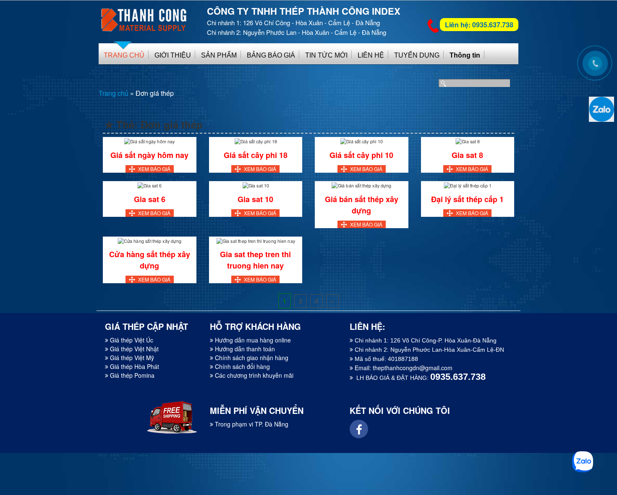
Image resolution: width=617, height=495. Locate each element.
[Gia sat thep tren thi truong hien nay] (255, 240)
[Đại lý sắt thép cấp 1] (467, 185)
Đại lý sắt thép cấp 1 (467, 199)
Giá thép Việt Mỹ (131, 357)
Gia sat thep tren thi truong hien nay (255, 260)
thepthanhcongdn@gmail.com (412, 367)
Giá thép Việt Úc (130, 340)
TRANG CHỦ (124, 55)
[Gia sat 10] (255, 185)
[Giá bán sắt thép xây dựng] (361, 185)
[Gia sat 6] (149, 185)
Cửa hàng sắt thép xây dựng (149, 260)
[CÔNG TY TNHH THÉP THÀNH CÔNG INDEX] (145, 16)
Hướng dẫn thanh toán (244, 349)
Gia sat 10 (255, 199)
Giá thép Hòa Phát (133, 366)
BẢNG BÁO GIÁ (271, 55)
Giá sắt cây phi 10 (361, 155)
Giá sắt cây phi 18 (256, 155)
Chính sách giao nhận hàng (250, 357)
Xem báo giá (154, 168)
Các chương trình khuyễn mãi (253, 375)
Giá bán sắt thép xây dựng (361, 205)
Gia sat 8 (467, 155)
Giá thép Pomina (131, 375)
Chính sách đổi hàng (241, 366)
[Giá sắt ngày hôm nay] (149, 140)
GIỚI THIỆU (172, 55)
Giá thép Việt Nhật (133, 349)
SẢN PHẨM (219, 55)
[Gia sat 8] (467, 140)
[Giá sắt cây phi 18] (255, 140)
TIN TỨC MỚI (326, 55)
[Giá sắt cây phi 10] (361, 140)
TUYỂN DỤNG (416, 55)
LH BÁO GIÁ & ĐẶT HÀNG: (419, 377)
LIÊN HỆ (371, 55)
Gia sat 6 (149, 199)
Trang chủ (113, 93)
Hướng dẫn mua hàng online (252, 340)
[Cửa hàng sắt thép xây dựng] (149, 240)
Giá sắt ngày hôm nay (149, 155)
